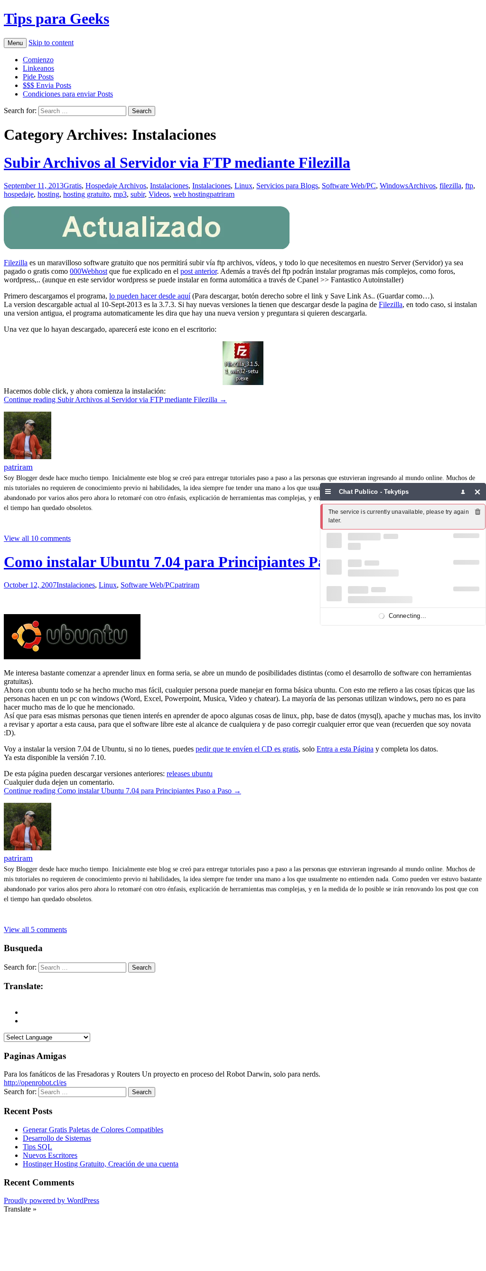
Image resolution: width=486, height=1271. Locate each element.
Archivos (422, 186)
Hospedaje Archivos (115, 186)
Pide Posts (38, 77)
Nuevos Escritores (50, 1155)
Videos (159, 194)
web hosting (191, 194)
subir (138, 194)
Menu (15, 43)
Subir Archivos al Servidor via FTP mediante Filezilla (177, 162)
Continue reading (115, 399)
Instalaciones (169, 186)
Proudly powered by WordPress (51, 1200)
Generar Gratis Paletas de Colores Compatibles (93, 1130)
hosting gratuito (86, 194)
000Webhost (88, 271)
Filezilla (16, 263)
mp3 (120, 194)
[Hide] (477, 492)
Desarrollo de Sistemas (57, 1138)
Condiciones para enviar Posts (68, 94)
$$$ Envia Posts (47, 85)
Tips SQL (37, 1147)
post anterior (198, 271)
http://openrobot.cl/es (35, 1082)
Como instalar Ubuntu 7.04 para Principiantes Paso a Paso (194, 561)
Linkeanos (38, 68)
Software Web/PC (349, 186)
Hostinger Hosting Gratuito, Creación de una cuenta (100, 1164)
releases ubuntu (190, 774)
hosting (48, 194)
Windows (394, 186)
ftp (469, 186)
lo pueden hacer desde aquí (149, 296)
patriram (222, 194)
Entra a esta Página (345, 749)
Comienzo (38, 60)
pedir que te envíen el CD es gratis (247, 749)
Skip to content (51, 43)
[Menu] (328, 492)
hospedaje (19, 194)
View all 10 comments (37, 538)
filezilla (450, 186)
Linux (243, 186)
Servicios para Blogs (287, 186)
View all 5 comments (35, 929)
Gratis (73, 186)
